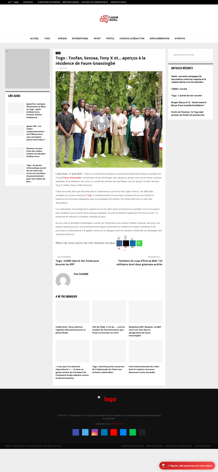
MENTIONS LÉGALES (71, 2)
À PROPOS (180, 38)
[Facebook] (76, 432)
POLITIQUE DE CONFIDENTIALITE (95, 2)
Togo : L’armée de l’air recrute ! (186, 95)
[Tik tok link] (212, 2)
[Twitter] (85, 432)
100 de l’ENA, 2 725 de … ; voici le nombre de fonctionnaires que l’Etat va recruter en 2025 (108, 330)
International (80, 38)
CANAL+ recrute (179, 89)
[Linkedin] (104, 432)
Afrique (62, 38)
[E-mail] (123, 432)
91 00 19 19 (117, 424)
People (110, 38)
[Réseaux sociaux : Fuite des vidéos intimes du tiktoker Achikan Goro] (16, 152)
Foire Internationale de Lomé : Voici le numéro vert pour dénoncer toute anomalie (144, 369)
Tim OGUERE (80, 274)
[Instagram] (95, 432)
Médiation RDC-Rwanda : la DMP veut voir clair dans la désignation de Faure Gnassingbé (145, 331)
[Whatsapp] (132, 432)
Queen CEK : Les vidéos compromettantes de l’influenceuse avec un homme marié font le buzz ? (36, 132)
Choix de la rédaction (132, 38)
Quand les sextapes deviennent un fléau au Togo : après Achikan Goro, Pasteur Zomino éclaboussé (36, 110)
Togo (47, 38)
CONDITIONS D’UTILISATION (49, 2)
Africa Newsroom (159, 38)
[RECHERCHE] (207, 55)
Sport (97, 38)
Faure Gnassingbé (72, 177)
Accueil (34, 38)
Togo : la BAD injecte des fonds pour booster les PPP (77, 263)
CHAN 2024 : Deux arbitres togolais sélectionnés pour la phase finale (70, 330)
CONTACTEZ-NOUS (118, 2)
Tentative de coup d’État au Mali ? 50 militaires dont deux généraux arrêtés (139, 263)
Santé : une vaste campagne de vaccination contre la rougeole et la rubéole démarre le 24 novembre (188, 79)
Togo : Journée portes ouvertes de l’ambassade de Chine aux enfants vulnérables (108, 369)
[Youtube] (113, 432)
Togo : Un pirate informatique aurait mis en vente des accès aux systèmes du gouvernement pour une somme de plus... (36, 173)
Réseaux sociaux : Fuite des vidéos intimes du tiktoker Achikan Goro (36, 152)
